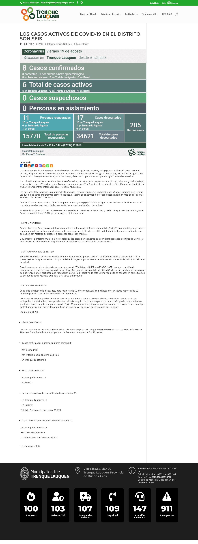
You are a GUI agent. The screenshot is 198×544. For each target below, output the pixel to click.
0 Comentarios (81, 43)
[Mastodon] (40, 165)
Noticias (67, 43)
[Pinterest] (36, 165)
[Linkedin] (32, 165)
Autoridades (154, 3)
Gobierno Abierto (88, 14)
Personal (174, 3)
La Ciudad (130, 14)
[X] (25, 165)
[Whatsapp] (47, 165)
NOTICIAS (167, 14)
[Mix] (43, 165)
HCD (164, 3)
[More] (51, 165)
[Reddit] (29, 165)
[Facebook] (21, 165)
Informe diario (54, 43)
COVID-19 (41, 43)
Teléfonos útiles (150, 14)
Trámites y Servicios (111, 14)
